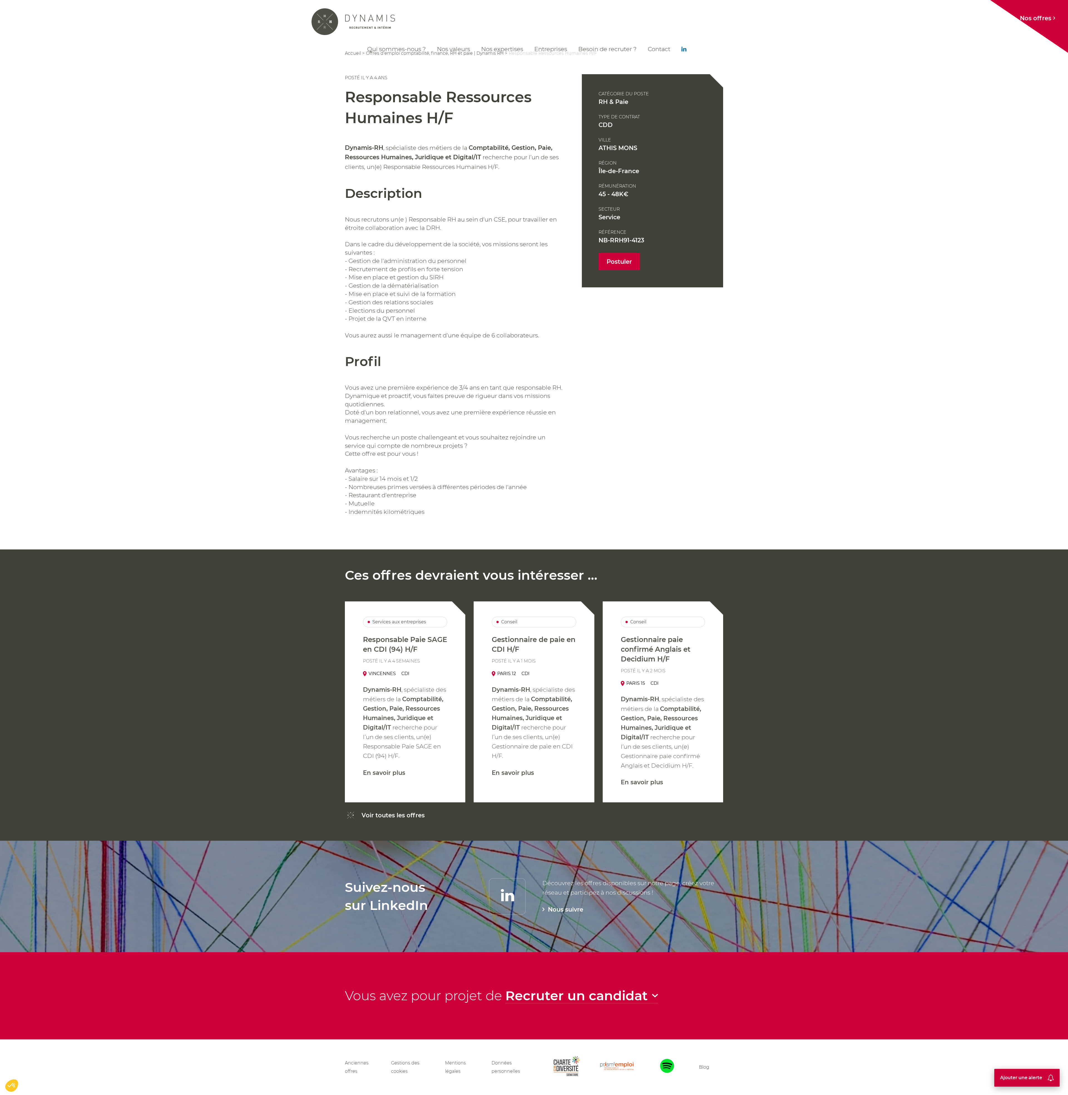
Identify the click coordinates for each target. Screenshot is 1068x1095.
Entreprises (550, 49)
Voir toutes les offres (393, 815)
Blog (704, 1067)
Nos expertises (502, 49)
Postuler (619, 261)
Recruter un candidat (576, 995)
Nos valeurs (453, 49)
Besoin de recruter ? (607, 49)
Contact (659, 49)
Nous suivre (565, 909)
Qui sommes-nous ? (396, 49)
